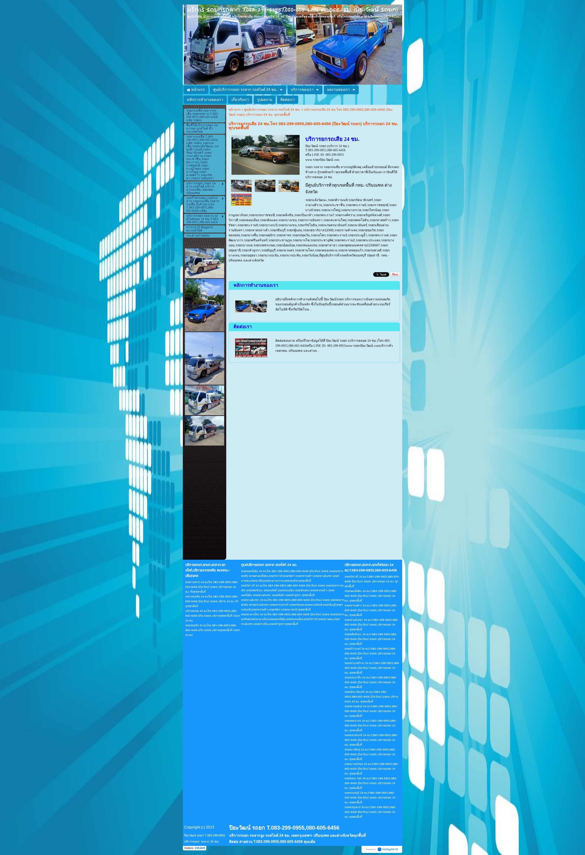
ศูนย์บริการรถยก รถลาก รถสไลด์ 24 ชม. (272, 109)
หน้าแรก (234, 109)
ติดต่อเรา (243, 326)
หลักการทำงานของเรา (256, 285)
